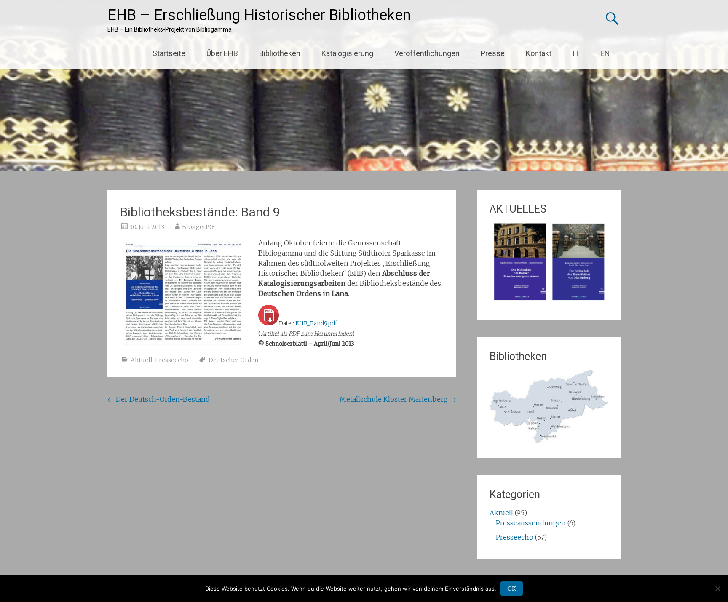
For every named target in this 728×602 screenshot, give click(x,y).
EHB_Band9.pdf (316, 323)
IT (576, 53)
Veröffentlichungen (427, 53)
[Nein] (717, 588)
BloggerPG (198, 227)
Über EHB (222, 53)
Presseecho (171, 360)
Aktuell (142, 360)
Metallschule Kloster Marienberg (398, 399)
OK (511, 588)
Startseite (169, 53)
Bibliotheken (279, 53)
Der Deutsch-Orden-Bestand (158, 399)
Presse (493, 53)
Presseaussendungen (531, 523)
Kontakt (538, 53)
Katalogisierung (347, 53)
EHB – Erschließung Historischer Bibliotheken (259, 15)
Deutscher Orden (233, 360)
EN (605, 53)
